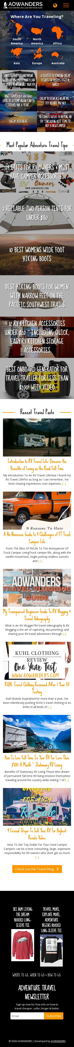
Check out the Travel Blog (35, 869)
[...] (64, 483)
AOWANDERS (58, 1041)
